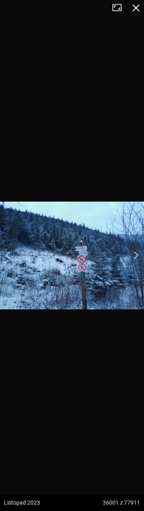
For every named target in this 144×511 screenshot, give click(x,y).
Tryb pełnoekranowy (120, 8)
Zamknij (136, 8)
